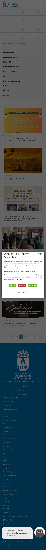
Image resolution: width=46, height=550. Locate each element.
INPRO (26, 292)
